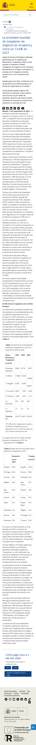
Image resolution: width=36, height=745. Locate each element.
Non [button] (15, 668)
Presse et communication (16, 27)
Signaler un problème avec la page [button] (16, 674)
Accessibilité (25, 693)
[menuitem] (10, 691)
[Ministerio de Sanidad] (9, 5)
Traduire (5, 22)
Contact (16, 693)
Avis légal (22, 691)
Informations (9, 29)
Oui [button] (8, 668)
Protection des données (12, 695)
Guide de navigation (10, 691)
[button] (31, 4)
